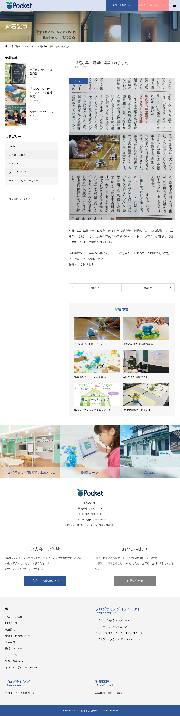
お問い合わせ (135, 580)
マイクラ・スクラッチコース (111, 626)
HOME (6, 608)
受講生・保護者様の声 (17, 635)
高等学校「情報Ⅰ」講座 (108, 693)
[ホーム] (6, 46)
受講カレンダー (13, 648)
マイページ (11, 654)
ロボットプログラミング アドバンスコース (119, 633)
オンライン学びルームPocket (154, 5)
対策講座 (105, 683)
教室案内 (10, 629)
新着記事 (10, 642)
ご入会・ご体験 (17, 154)
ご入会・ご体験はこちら (45, 580)
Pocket (12, 146)
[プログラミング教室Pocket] (19, 5)
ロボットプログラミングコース (112, 620)
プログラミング (17, 172)
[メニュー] (174, 5)
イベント (78, 81)
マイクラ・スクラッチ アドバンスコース (117, 639)
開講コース (11, 623)
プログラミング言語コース (20, 693)
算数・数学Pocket (122, 5)
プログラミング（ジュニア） (25, 181)
